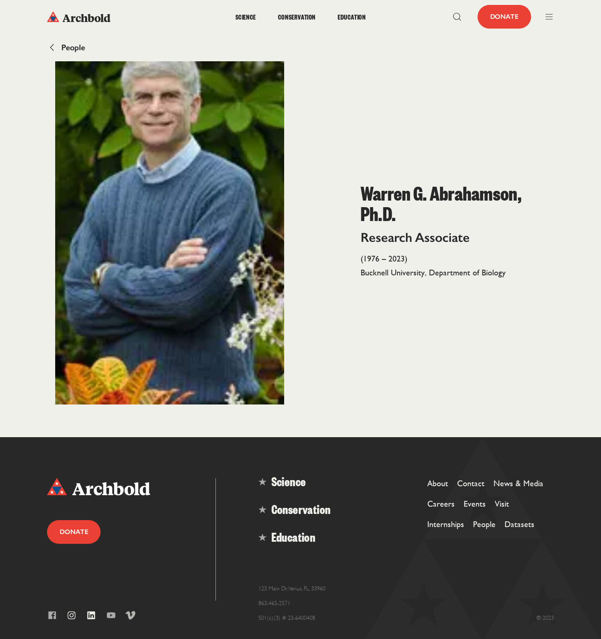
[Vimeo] (130, 615)
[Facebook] (52, 615)
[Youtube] (111, 615)
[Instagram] (71, 615)
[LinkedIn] (91, 615)
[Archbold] (110, 16)
